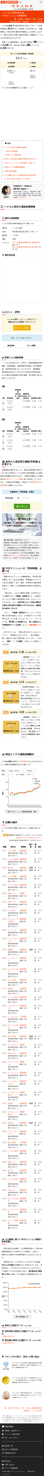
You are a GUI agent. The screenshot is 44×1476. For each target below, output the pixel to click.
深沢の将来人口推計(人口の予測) (18, 179)
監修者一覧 (8, 1446)
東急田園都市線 (15, 22)
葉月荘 (10, 867)
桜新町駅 (25, 22)
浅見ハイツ (12, 1162)
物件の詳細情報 (12, 151)
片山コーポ (12, 1053)
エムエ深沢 (12, 980)
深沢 (34, 19)
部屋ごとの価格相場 (14, 155)
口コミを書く (23, 327)
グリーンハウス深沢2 (13, 920)
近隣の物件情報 (11, 171)
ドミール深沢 (13, 997)
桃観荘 (10, 949)
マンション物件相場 (12, 1434)
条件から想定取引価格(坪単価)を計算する (20, 159)
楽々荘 (10, 1170)
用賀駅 (35, 247)
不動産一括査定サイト (12, 1430)
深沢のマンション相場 (13, 479)
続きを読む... (23, 197)
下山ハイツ (12, 1190)
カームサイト (13, 1045)
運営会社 (7, 1461)
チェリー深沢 (13, 885)
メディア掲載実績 (11, 1468)
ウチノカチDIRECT (11, 1437)
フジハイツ (12, 930)
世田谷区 (28, 19)
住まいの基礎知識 (11, 1449)
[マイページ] (20, 2)
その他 (40, 19)
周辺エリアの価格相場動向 (15, 167)
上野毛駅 (23, 1016)
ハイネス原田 (13, 859)
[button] (16, 771)
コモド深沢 (12, 850)
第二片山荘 (12, 1036)
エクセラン (12, 910)
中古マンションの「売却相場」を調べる (20, 163)
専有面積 (9, 498)
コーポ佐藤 (12, 876)
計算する (23, 506)
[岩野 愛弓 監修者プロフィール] (28, 189)
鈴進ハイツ (12, 893)
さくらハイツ (13, 1073)
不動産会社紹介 (10, 1453)
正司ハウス (12, 902)
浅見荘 (10, 1103)
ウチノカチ (6, 1471)
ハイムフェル (13, 1016)
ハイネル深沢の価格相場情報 (16, 147)
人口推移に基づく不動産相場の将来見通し (21, 175)
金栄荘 (10, 988)
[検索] (3, 2)
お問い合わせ (9, 1464)
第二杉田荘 (12, 1142)
